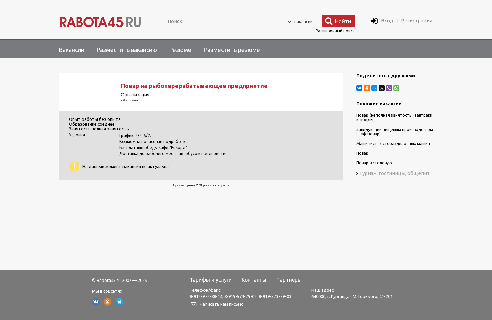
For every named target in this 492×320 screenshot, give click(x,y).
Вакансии (71, 49)
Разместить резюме (231, 49)
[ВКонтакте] (359, 88)
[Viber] (389, 88)
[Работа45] (100, 20)
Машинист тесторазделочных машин (393, 143)
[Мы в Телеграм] (119, 304)
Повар (362, 153)
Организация (135, 94)
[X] (382, 88)
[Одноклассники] (367, 88)
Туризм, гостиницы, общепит (394, 173)
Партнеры (289, 279)
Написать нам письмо (222, 304)
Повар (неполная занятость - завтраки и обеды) (394, 117)
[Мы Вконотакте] (96, 304)
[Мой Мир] (374, 88)
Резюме (180, 49)
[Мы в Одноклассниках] (107, 304)
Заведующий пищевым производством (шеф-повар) (394, 131)
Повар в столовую (374, 163)
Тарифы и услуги (211, 279)
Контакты (254, 279)
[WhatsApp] (396, 88)
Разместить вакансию (126, 49)
